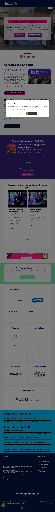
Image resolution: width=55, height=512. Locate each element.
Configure (21, 113)
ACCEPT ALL (32, 113)
